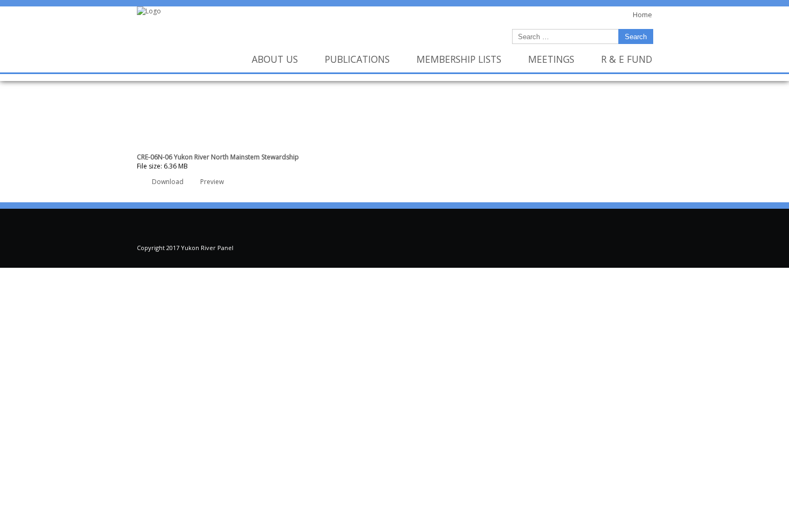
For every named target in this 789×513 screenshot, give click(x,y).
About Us (275, 59)
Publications (357, 59)
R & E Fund (626, 59)
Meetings (551, 59)
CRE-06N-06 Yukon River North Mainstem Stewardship (218, 157)
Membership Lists (459, 59)
